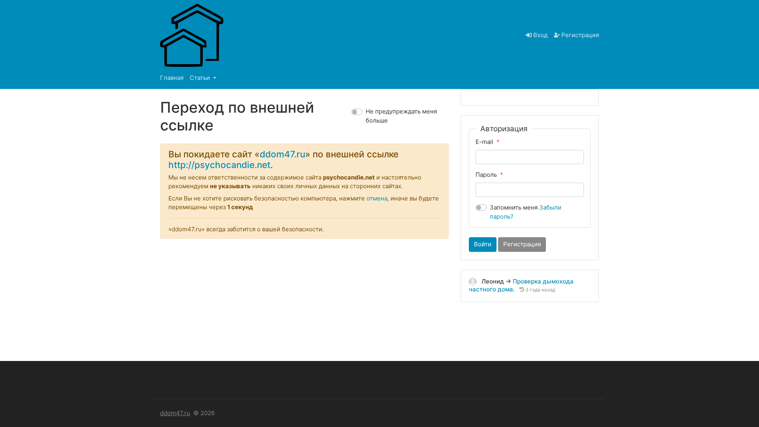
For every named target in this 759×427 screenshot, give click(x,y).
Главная (171, 77)
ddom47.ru (282, 154)
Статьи (200, 77)
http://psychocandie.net (219, 164)
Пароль (486, 174)
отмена (376, 198)
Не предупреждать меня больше (401, 116)
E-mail (484, 141)
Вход (540, 35)
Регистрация (579, 35)
